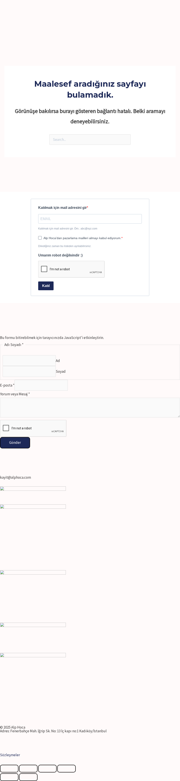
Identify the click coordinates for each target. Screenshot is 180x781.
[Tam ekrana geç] (47, 768)
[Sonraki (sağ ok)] (28, 777)
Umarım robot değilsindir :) (60, 255)
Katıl (46, 286)
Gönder (15, 442)
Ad (58, 360)
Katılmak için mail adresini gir (62, 208)
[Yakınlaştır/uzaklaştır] (66, 768)
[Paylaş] (28, 768)
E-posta (7, 385)
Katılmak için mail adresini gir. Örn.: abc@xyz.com (67, 228)
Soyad (61, 371)
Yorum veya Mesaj (15, 394)
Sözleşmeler (10, 754)
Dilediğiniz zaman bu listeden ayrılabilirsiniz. (64, 246)
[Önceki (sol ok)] (9, 777)
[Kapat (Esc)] (9, 768)
